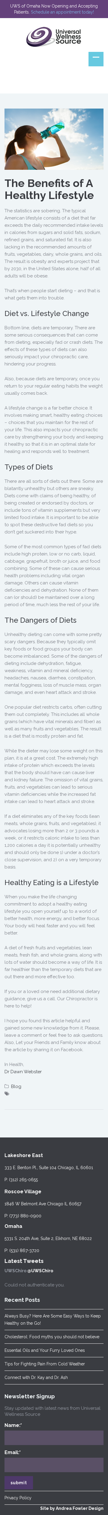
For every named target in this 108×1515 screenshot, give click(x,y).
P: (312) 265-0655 (21, 1179)
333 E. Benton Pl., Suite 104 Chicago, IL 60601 (48, 1167)
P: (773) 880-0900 (22, 1216)
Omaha (13, 1226)
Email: (12, 1452)
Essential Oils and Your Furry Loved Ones (44, 1350)
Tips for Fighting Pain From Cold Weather (44, 1364)
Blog (16, 1086)
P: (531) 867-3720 (21, 1250)
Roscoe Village (22, 1191)
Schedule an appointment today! (62, 12)
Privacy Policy (18, 1497)
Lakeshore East (23, 1155)
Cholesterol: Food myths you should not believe (51, 1336)
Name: (13, 1425)
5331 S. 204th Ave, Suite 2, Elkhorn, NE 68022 (48, 1238)
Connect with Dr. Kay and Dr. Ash (36, 1377)
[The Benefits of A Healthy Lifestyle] (54, 138)
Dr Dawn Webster (23, 1071)
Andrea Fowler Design (80, 1508)
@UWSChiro (40, 1270)
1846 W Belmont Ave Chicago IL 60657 (42, 1203)
